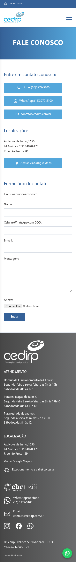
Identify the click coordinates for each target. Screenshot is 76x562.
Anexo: (8, 300)
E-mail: (8, 240)
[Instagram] (7, 526)
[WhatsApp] (30, 526)
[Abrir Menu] (69, 18)
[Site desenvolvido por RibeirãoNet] (13, 555)
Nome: (8, 204)
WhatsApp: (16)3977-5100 (36, 100)
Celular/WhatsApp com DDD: (23, 222)
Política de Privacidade (31, 542)
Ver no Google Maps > (18, 461)
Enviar (15, 316)
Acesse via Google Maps (35, 163)
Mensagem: (11, 258)
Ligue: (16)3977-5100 (35, 87)
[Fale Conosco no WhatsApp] (67, 553)
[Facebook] (19, 526)
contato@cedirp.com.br (36, 114)
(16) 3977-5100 (16, 4)
